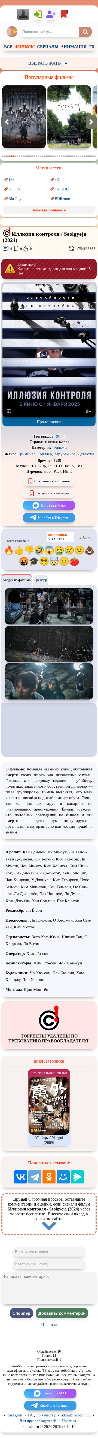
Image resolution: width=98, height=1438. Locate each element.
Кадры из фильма (16, 580)
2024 (60, 436)
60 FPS (14, 189)
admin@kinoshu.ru (76, 1415)
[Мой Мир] (63, 1176)
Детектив (86, 454)
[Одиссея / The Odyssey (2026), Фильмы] (24, 147)
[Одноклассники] (49, 1176)
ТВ (91, 46)
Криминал (26, 454)
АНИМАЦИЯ (74, 46)
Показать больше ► (49, 210)
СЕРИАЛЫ (48, 46)
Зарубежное (65, 454)
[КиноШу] (12, 31)
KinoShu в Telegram (53, 518)
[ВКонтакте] (20, 1176)
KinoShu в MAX (53, 505)
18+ (11, 180)
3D (57, 180)
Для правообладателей (38, 1421)
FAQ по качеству (42, 1415)
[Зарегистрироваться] (51, 14)
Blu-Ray (14, 199)
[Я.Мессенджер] (77, 1176)
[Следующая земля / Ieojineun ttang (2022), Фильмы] (69, 147)
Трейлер (40, 580)
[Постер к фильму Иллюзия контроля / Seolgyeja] (49, 416)
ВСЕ (8, 46)
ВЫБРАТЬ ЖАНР (48, 63)
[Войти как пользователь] (38, 14)
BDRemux (63, 199)
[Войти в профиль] (24, 14)
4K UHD (62, 189)
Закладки (14, 1415)
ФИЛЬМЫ (25, 46)
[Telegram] (34, 1176)
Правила (49, 1324)
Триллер (45, 454)
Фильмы (60, 447)
